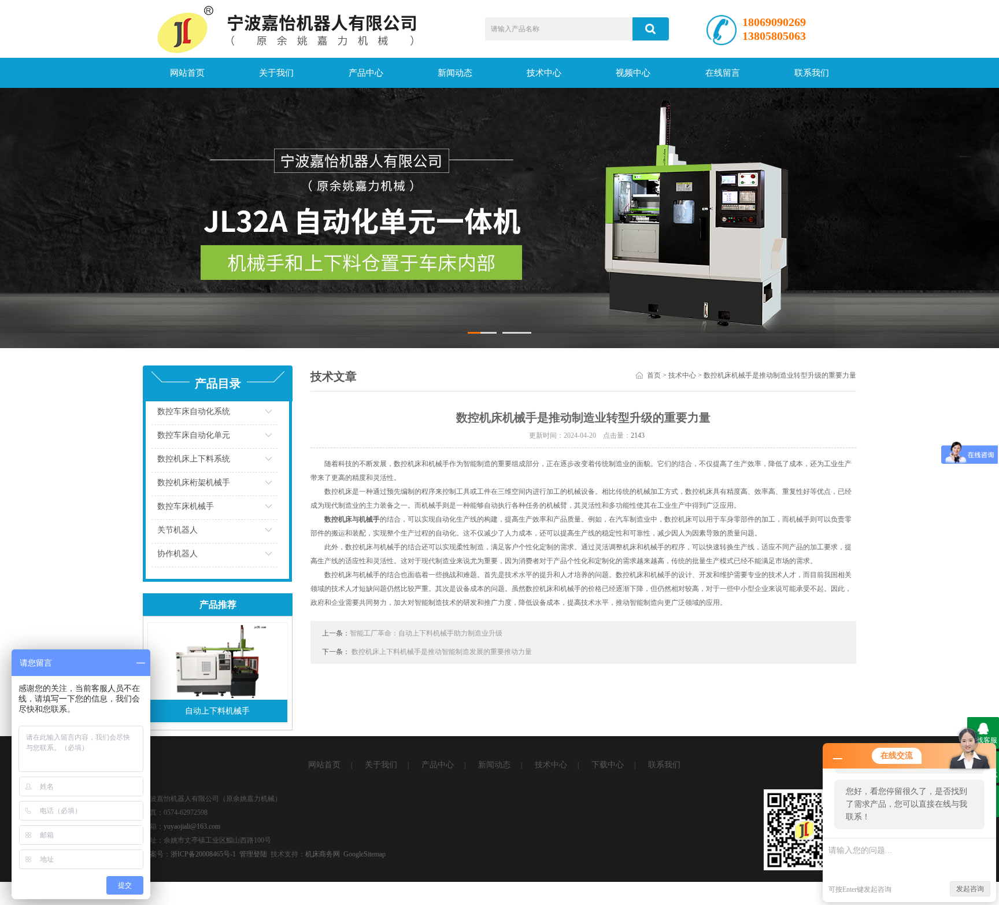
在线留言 (722, 72)
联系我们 (811, 72)
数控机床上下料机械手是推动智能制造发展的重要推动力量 (442, 652)
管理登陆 (253, 854)
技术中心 (544, 72)
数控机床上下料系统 (193, 459)
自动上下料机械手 (217, 711)
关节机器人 (177, 530)
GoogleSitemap (364, 854)
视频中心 (633, 72)
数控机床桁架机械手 (193, 482)
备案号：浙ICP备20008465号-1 (189, 854)
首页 (654, 375)
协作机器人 (177, 553)
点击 (277, 414)
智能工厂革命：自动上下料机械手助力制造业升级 (426, 633)
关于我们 (276, 72)
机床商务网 (322, 854)
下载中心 (607, 764)
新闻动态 (455, 72)
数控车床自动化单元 (193, 435)
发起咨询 (970, 889)
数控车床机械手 (185, 506)
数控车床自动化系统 (193, 411)
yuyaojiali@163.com (192, 826)
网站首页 (187, 72)
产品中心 (366, 72)
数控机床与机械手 (352, 519)
